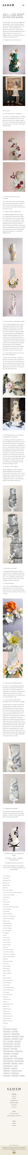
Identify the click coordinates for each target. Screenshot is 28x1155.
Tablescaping (5, 997)
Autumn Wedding (6, 1029)
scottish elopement (15, 1053)
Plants (4, 975)
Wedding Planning (7, 1013)
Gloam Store (5, 947)
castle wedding (15, 1031)
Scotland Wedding (6, 1053)
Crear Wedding (6, 911)
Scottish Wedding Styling (8, 987)
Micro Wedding (6, 968)
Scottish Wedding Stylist (8, 989)
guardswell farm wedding (8, 1043)
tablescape (21, 1063)
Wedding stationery (7, 1018)
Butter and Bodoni (20, 24)
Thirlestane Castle (7, 999)
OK (14, 1152)
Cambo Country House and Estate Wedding (12, 892)
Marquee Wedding (7, 966)
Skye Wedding (6, 992)
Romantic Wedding (18, 1051)
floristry (20, 1039)
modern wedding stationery (8, 1051)
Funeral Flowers (6, 937)
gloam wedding (10, 1041)
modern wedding (14, 1048)
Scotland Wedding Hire (8, 980)
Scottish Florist (6, 985)
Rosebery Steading (7, 978)
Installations (5, 959)
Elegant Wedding (15, 1036)
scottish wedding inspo (18, 1058)
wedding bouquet (6, 1068)
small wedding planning (19, 1061)
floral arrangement (6, 1039)
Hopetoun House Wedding (8, 956)
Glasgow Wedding (7, 942)
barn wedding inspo (7, 1031)
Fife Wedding (6, 932)
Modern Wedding (6, 970)
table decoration (14, 1063)
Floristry (5, 935)
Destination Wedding (7, 913)
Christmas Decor (6, 902)
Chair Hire (5, 899)
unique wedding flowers (7, 1065)
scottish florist (6, 1056)
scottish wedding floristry (8, 1058)
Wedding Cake (6, 1006)
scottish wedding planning (8, 1061)
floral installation (15, 1039)
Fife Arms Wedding (7, 930)
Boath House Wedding (8, 890)
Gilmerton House (6, 940)
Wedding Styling (15, 1075)
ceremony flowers (6, 1034)
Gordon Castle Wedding (8, 949)
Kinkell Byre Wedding (8, 961)
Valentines (5, 1001)
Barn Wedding (6, 878)
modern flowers (6, 1048)
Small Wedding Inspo (7, 994)
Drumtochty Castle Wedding (9, 916)
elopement (22, 1036)
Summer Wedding (6, 1063)
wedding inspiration (15, 1073)
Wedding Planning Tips (8, 1016)
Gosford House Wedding (8, 951)
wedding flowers (6, 1073)
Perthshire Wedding (7, 973)
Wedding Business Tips (8, 1004)
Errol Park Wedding (7, 928)
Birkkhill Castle (6, 885)
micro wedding (17, 1043)
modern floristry (17, 1046)
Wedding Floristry (7, 1008)
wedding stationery (6, 1075)
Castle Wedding (6, 897)
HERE (16, 869)
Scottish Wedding (13, 1056)
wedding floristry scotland (16, 1070)
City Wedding (6, 904)
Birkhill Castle (6, 883)
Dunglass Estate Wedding (8, 918)
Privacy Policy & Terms (14, 1145)
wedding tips (22, 1075)
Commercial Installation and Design (11, 906)
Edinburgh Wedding (7, 923)
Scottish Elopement (7, 982)
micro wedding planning (7, 1046)
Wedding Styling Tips (7, 1020)
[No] (26, 1150)
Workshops (5, 1023)
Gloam (4, 1041)
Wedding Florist (14, 1068)
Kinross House (6, 963)
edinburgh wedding (7, 1036)
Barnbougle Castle (7, 880)
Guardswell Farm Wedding (9, 954)
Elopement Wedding (7, 925)
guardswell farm (18, 1041)
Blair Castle (5, 887)
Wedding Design (14, 1100)
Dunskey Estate (6, 921)
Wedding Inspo (6, 1011)
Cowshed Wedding (7, 909)
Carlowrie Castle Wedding (8, 894)
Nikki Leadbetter (20, 865)
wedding (15, 1065)
